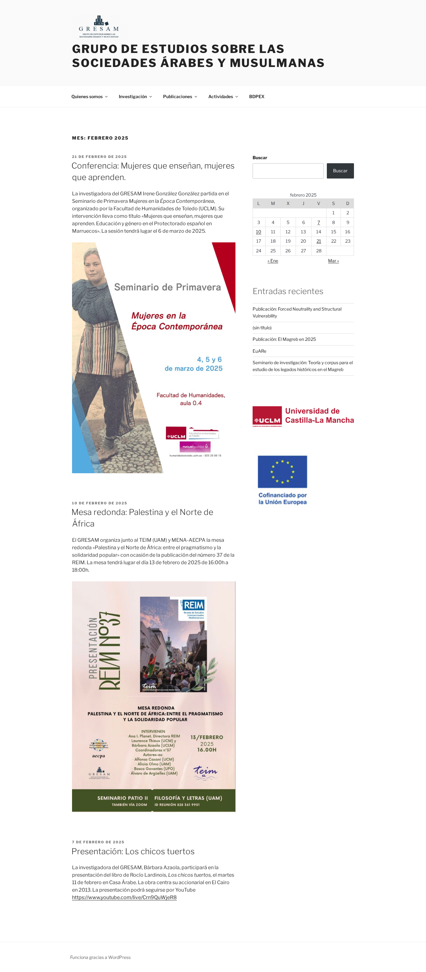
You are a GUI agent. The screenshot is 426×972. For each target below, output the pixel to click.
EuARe (259, 351)
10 (258, 231)
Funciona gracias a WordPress (100, 957)
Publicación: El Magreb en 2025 (284, 339)
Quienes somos (87, 96)
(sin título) (262, 327)
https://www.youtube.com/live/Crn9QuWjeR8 (124, 897)
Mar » (333, 260)
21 (319, 241)
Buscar (260, 157)
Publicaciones (177, 96)
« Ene (273, 260)
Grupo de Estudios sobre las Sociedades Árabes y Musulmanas (198, 56)
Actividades (220, 96)
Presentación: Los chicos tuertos (133, 851)
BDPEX (256, 96)
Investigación (133, 96)
